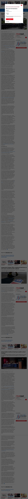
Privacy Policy (7, 21)
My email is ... (7, 10)
